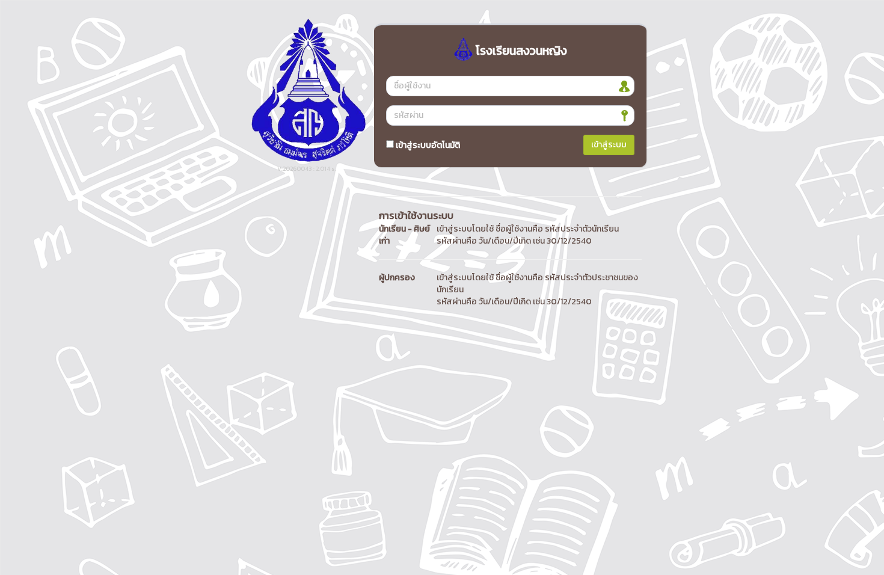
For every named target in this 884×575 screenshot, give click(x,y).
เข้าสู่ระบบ (609, 144)
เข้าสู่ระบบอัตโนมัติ (427, 145)
